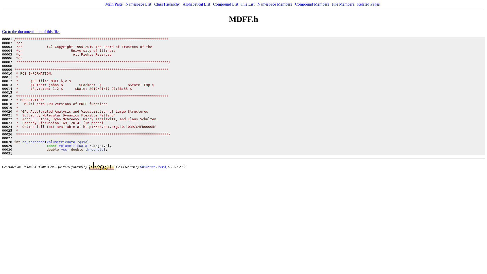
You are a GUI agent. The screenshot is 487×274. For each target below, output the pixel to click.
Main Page (114, 4)
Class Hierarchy (167, 4)
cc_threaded (33, 142)
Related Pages (368, 4)
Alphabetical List (196, 4)
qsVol (84, 142)
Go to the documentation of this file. (31, 31)
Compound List (225, 4)
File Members (343, 4)
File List (247, 4)
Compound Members (312, 4)
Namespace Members (274, 4)
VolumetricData (61, 142)
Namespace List (138, 4)
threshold (94, 149)
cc (65, 149)
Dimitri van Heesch (153, 166)
